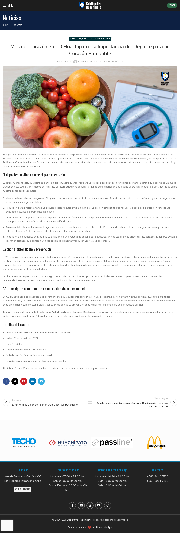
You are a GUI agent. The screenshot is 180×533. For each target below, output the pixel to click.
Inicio (5, 25)
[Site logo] (90, 5)
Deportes (17, 25)
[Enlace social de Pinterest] (23, 381)
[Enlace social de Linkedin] (32, 381)
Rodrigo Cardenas (88, 61)
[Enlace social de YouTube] (98, 505)
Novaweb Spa (104, 527)
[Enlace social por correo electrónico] (81, 505)
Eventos (87, 38)
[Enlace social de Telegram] (41, 381)
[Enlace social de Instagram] (90, 505)
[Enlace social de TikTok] (107, 505)
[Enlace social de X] (14, 381)
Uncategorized (101, 38)
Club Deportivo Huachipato (76, 520)
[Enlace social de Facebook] (6, 381)
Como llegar (22, 489)
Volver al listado (90, 402)
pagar (172, 5)
